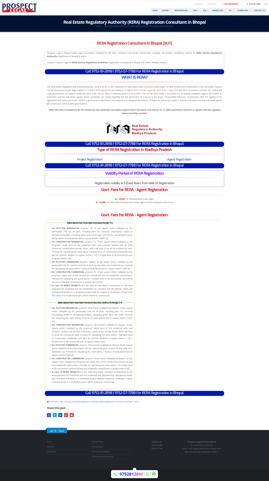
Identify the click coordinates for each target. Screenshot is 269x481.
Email (72, 415)
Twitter (55, 415)
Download (242, 10)
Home (155, 10)
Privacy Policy (97, 447)
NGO (195, 10)
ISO (230, 10)
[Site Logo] (19, 7)
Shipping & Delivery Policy (102, 456)
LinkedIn (60, 415)
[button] (266, 4)
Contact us (259, 10)
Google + (66, 415)
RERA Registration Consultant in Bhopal (116, 402)
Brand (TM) (217, 10)
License (165, 10)
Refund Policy (97, 442)
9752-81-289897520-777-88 (156, 445)
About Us (199, 4)
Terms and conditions (101, 451)
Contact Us (211, 4)
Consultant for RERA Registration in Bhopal (81, 402)
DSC (205, 10)
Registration (181, 10)
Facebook (49, 415)
